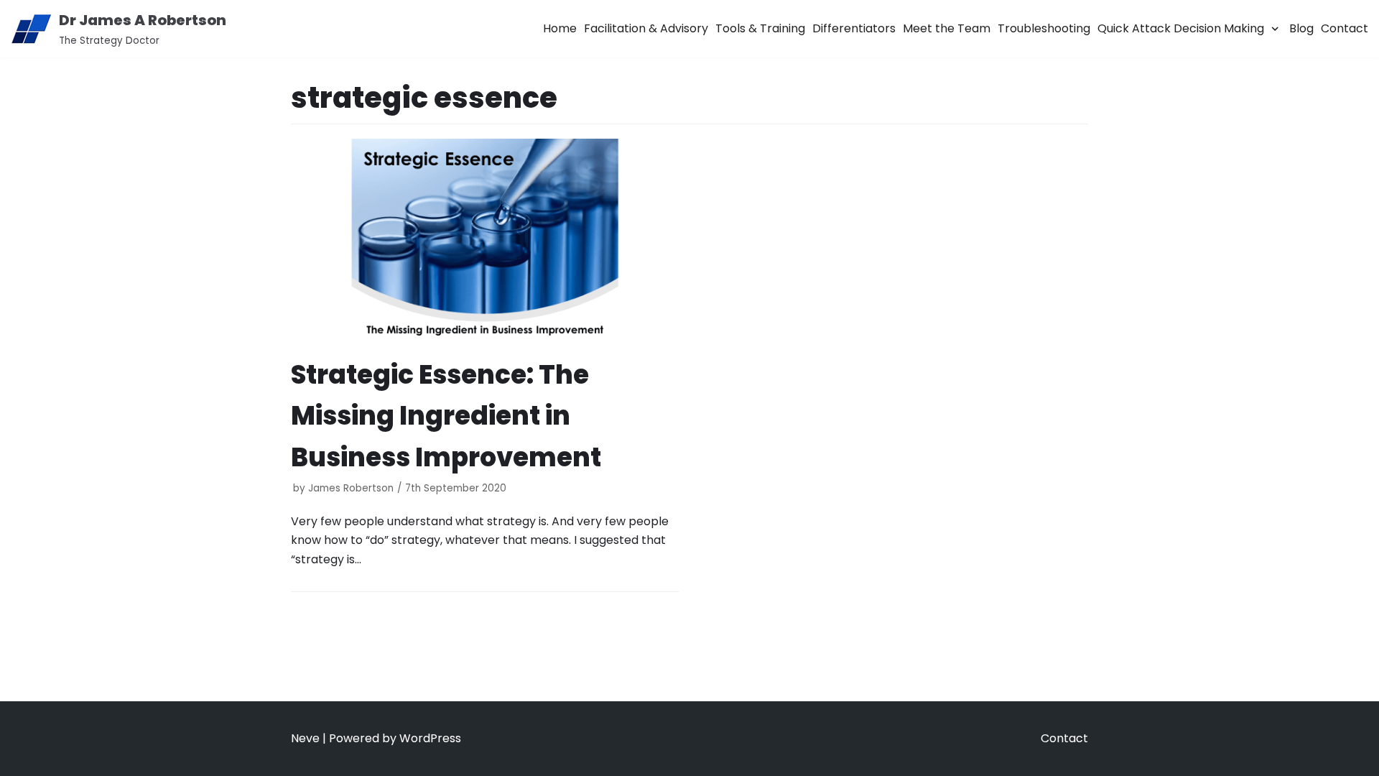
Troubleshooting (1044, 28)
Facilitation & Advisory (646, 28)
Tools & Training (760, 28)
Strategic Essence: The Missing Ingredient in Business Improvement (446, 416)
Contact (1344, 28)
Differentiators (854, 28)
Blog (1301, 28)
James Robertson (351, 488)
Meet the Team (946, 28)
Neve (305, 738)
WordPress (430, 738)
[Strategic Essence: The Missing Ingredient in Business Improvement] (485, 243)
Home (560, 28)
